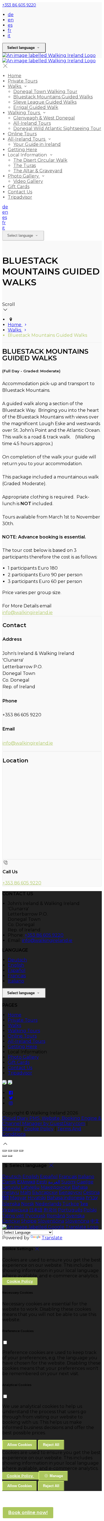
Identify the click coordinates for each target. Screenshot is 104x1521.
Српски (11, 1221)
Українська (15, 1210)
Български (45, 1192)
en (11, 20)
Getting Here (22, 149)
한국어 (50, 1210)
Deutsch (17, 960)
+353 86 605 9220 (19, 5)
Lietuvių (11, 1187)
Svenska (75, 1215)
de (11, 14)
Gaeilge (85, 1182)
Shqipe (29, 1221)
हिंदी (5, 1197)
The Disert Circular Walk (40, 160)
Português (70, 1210)
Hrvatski (37, 1197)
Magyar (18, 1197)
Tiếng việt (13, 1215)
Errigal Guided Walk (35, 107)
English (16, 965)
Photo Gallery (24, 176)
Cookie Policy (39, 1128)
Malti (25, 1192)
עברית (92, 1197)
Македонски (56, 1187)
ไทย (84, 1203)
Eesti (41, 1182)
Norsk (27, 1203)
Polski (90, 1210)
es (10, 25)
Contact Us (20, 192)
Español (17, 970)
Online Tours (22, 133)
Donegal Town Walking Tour (45, 91)
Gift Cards (18, 186)
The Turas (24, 165)
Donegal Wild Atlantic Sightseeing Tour (57, 128)
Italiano (16, 981)
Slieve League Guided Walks (45, 102)
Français (17, 975)
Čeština (91, 1192)
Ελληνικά (26, 1182)
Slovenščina (51, 1221)
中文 (94, 1221)
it (9, 35)
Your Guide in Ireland (37, 144)
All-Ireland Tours (32, 123)
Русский (35, 1215)
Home (14, 75)
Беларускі (70, 1192)
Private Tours (22, 81)
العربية (54, 1182)
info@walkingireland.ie (27, 612)
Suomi (68, 1182)
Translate (52, 1237)
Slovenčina (77, 1221)
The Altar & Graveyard (37, 170)
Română (56, 1215)
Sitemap (11, 1128)
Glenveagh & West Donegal (44, 118)
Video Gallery (28, 181)
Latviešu (30, 1187)
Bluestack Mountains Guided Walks (53, 96)
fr (9, 30)
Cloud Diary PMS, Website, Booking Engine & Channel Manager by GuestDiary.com (51, 1121)
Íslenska (11, 1203)
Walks (15, 86)
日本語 (35, 1210)
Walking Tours (24, 112)
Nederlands (48, 1203)
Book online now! (28, 1512)
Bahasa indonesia (66, 1197)
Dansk (9, 1182)
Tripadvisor (20, 197)
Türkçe (70, 1203)
